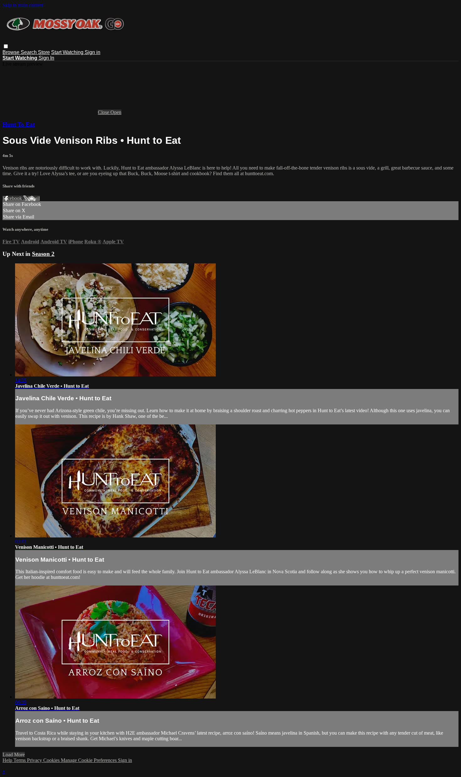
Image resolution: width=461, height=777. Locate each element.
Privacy (35, 760)
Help (8, 760)
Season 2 (43, 254)
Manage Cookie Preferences (89, 760)
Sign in (92, 52)
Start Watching (68, 52)
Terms (20, 760)
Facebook (13, 198)
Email (34, 198)
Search (29, 52)
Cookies (52, 760)
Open (115, 112)
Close (104, 112)
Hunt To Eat (19, 124)
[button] (6, 46)
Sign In (46, 58)
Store (44, 52)
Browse (12, 52)
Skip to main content (23, 5)
